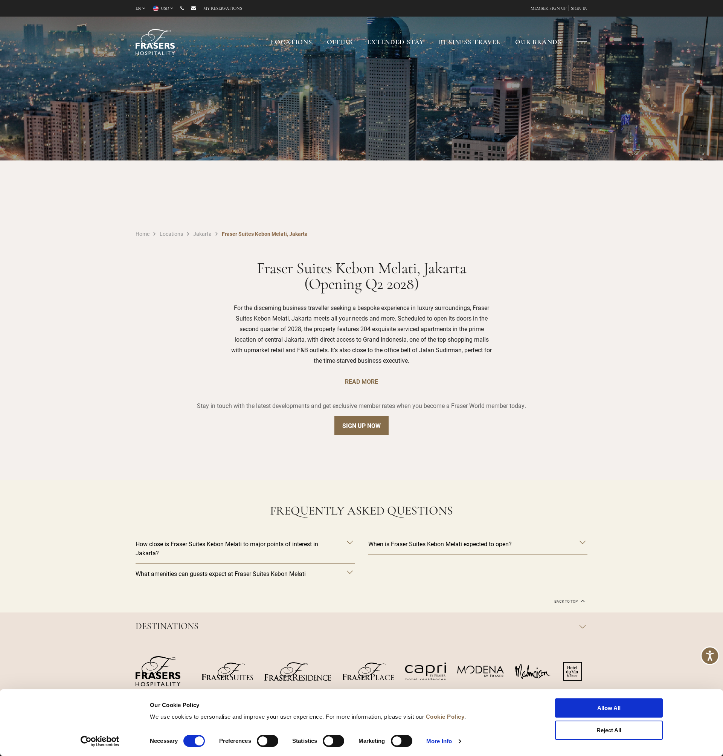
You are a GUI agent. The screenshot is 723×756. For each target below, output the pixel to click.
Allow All (609, 708)
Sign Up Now (361, 425)
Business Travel (469, 42)
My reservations (222, 8)
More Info (439, 741)
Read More (361, 381)
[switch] (267, 741)
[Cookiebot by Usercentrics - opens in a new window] (100, 741)
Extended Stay (395, 42)
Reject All (608, 730)
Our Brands (538, 42)
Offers (339, 42)
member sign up (549, 8)
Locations (291, 42)
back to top (566, 601)
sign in (579, 8)
